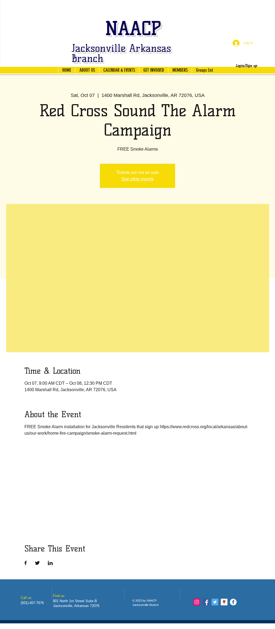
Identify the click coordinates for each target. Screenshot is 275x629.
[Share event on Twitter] (37, 563)
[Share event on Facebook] (25, 563)
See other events (137, 179)
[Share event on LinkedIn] (50, 563)
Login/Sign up (246, 65)
